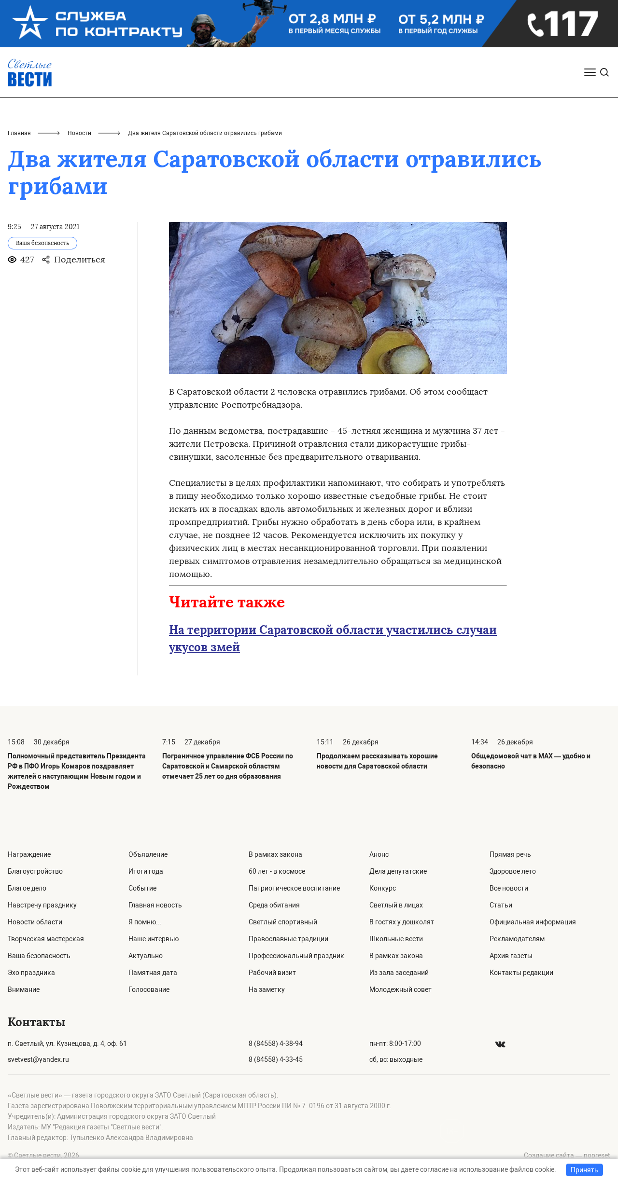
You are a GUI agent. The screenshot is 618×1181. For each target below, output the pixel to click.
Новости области (35, 922)
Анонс (379, 854)
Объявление (148, 854)
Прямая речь (510, 854)
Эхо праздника (31, 972)
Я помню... (145, 922)
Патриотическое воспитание (294, 888)
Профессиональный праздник (296, 956)
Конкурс (382, 888)
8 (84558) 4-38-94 (276, 1043)
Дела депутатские (398, 871)
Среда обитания (274, 905)
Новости (79, 133)
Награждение (29, 854)
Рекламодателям (517, 939)
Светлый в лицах (396, 905)
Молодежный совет (400, 989)
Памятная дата (152, 972)
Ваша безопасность (39, 956)
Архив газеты (511, 956)
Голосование (148, 989)
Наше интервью (153, 939)
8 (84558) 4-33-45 (276, 1059)
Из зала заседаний (399, 972)
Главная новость (155, 905)
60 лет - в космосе (277, 871)
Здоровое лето (513, 871)
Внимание (24, 989)
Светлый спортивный (283, 922)
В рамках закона (275, 854)
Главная (19, 133)
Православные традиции (288, 939)
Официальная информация (533, 922)
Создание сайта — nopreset (567, 1155)
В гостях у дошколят (401, 922)
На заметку (267, 989)
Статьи (501, 905)
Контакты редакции (521, 972)
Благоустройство (35, 871)
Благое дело (27, 888)
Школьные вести (396, 939)
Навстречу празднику (42, 905)
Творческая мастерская (46, 939)
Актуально (145, 956)
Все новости (509, 888)
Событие (142, 888)
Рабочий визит (272, 972)
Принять (584, 1170)
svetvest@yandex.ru (38, 1059)
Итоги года (145, 871)
